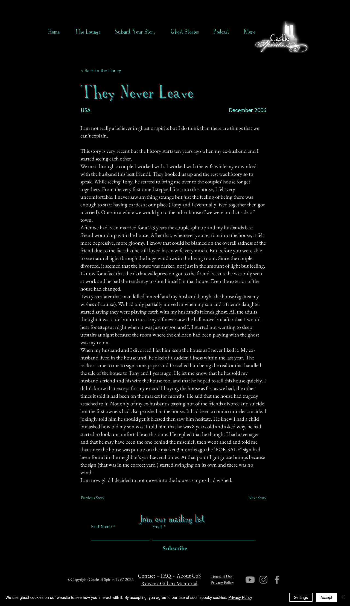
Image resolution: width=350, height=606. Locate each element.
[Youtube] (250, 579)
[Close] (343, 597)
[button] (184, 32)
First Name (101, 526)
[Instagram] (263, 579)
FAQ (166, 575)
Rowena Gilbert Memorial (169, 583)
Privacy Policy (222, 582)
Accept (326, 597)
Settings (301, 597)
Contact (146, 575)
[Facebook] (277, 579)
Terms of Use (221, 576)
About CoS (189, 575)
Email (157, 526)
